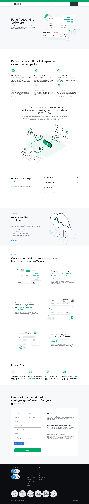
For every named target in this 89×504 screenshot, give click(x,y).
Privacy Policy (75, 500)
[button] (29, 4)
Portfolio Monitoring (30, 481)
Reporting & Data (30, 475)
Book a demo (65, 4)
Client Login (74, 4)
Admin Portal (29, 483)
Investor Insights (30, 473)
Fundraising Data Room (31, 477)
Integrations (29, 485)
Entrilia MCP (29, 471)
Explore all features (42, 479)
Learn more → (54, 0)
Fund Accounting (30, 469)
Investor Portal (29, 479)
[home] (16, 4)
